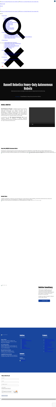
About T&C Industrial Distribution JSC (11, 59)
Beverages (24, 347)
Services (4, 50)
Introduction (4, 57)
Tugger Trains (7, 25)
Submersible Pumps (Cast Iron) (10, 42)
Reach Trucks (7, 20)
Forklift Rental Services (9, 52)
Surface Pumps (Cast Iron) (9, 44)
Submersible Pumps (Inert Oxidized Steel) (12, 43)
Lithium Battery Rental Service (10, 54)
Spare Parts (6, 30)
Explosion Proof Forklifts (9, 27)
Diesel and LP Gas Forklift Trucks (10, 18)
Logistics (23, 341)
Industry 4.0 (4, 62)
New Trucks (4, 15)
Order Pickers (7, 26)
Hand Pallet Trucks (8, 21)
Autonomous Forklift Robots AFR (11, 35)
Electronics (24, 339)
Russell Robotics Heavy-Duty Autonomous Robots (49, 349)
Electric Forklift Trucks (8, 19)
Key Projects (6, 60)
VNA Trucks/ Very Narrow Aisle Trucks (12, 22)
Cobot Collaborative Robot (9, 37)
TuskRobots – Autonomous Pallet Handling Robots (48, 344)
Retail (23, 346)
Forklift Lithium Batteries (9, 28)
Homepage (17, 96)
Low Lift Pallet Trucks (8, 23)
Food (23, 345)
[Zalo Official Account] (24, 364)
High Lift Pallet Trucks (8, 24)
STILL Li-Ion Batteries (49, 351)
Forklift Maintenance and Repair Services (12, 53)
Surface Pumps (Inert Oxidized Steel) (11, 45)
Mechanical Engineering (26, 340)
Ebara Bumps (5, 40)
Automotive (24, 343)
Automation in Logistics (7, 32)
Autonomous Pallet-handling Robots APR (12, 34)
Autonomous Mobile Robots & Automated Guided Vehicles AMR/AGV (18, 36)
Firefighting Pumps (8, 47)
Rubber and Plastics (26, 348)
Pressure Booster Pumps (9, 46)
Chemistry (24, 342)
